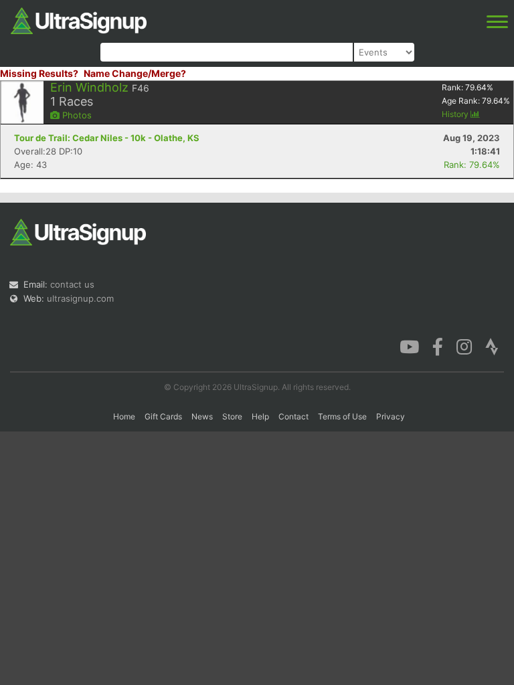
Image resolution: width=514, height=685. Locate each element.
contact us (72, 284)
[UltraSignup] (79, 19)
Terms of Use (342, 416)
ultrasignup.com (80, 298)
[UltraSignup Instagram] (464, 345)
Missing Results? (39, 73)
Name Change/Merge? (135, 73)
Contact (293, 416)
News (202, 416)
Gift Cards (163, 416)
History (456, 114)
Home (124, 416)
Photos (76, 115)
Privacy (390, 416)
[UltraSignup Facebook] (437, 345)
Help (260, 416)
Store (232, 416)
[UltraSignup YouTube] (409, 345)
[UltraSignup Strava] (492, 345)
